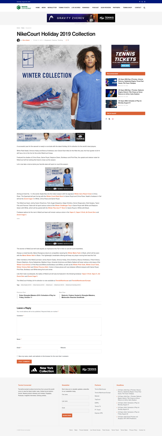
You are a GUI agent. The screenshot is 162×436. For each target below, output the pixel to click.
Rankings (85, 7)
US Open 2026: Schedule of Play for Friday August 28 (128, 413)
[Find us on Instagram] (144, 1)
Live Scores (76, 7)
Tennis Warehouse (100, 389)
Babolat (97, 396)
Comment (20, 316)
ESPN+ (97, 403)
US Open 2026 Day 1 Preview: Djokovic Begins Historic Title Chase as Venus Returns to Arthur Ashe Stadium (131, 92)
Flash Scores (106, 430)
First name (65, 394)
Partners (116, 7)
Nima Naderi (26, 40)
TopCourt (97, 399)
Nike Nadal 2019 (26, 285)
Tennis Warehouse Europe (103, 392)
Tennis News (124, 430)
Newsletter (52, 7)
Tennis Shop (127, 7)
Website (63, 348)
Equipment (28, 28)
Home (38, 7)
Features (54, 40)
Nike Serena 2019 (38, 285)
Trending (60, 40)
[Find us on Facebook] (139, 1)
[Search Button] (144, 7)
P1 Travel (97, 410)
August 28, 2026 (123, 105)
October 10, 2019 (38, 40)
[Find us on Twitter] (142, 1)
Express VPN (99, 413)
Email (19, 348)
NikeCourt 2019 (59, 285)
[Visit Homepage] (24, 7)
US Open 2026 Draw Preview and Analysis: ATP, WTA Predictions (128, 417)
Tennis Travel (115, 430)
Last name (65, 401)
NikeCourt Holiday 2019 (73, 285)
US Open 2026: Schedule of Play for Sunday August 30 (128, 408)
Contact (138, 7)
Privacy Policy (133, 430)
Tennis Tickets (64, 7)
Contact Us (142, 430)
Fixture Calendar (83, 430)
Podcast (95, 7)
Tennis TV (98, 406)
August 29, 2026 (123, 85)
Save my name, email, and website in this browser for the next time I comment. (44, 356)
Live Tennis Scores (95, 430)
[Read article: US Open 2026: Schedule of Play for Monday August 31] (111, 104)
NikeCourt (49, 285)
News (44, 7)
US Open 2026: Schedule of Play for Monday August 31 (130, 102)
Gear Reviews (106, 7)
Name (19, 339)
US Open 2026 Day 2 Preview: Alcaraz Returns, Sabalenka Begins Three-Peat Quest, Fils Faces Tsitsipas (131, 81)
